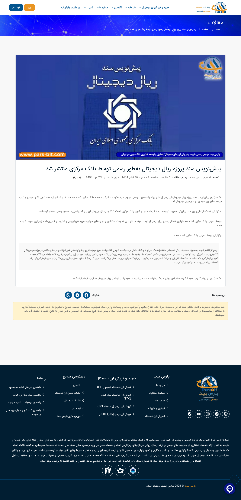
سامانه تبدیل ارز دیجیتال (68, 393)
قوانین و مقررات (156, 408)
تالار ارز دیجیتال (72, 401)
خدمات (131, 7)
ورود (29, 7)
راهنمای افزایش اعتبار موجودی (25, 387)
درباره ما (103, 7)
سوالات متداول (157, 393)
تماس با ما (159, 401)
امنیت (89, 7)
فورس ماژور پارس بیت (69, 416)
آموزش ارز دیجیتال (155, 416)
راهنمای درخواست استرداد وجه (24, 403)
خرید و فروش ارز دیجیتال (155, 7)
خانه (218, 29)
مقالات (205, 29)
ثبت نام (16, 7)
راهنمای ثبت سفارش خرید (27, 395)
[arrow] (234, 479)
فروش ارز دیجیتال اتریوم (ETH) (114, 387)
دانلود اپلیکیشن (69, 7)
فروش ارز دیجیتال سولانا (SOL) (114, 407)
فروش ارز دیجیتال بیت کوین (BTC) (116, 397)
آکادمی (118, 7)
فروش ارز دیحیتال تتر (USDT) (115, 414)
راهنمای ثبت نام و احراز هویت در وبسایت (23, 412)
